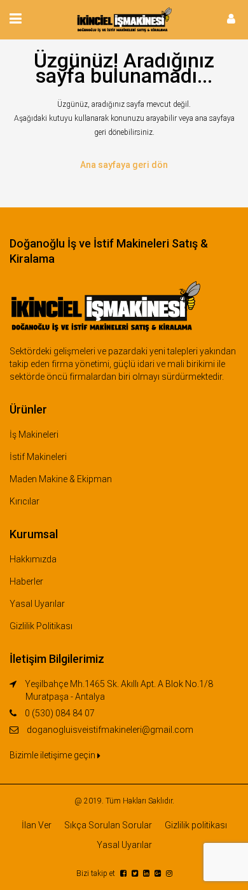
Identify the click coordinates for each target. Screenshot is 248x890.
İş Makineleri (34, 434)
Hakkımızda (33, 559)
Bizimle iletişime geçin (53, 755)
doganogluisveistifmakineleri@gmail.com (110, 730)
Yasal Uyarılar (37, 604)
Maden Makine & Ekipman (61, 479)
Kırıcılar (24, 501)
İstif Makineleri (38, 457)
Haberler (26, 581)
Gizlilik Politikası (41, 626)
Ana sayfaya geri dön (124, 165)
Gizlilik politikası (196, 825)
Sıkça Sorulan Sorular (108, 825)
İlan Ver (37, 825)
